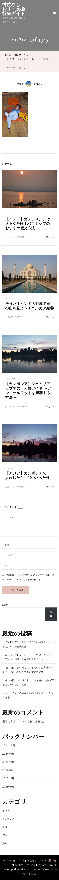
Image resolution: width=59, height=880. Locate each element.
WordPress (29, 874)
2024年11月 (8, 745)
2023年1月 (8, 761)
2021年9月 (8, 786)
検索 (5, 605)
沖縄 (4, 835)
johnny (37, 84)
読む (48, 237)
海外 (4, 843)
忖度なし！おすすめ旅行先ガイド (14, 9)
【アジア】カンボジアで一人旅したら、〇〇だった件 (27, 475)
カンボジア (20, 54)
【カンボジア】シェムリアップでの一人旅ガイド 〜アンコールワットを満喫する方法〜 (28, 391)
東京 (4, 826)
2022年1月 (8, 778)
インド (8, 214)
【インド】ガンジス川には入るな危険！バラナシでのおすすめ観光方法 (27, 223)
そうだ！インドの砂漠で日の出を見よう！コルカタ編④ (29, 306)
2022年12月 (9, 770)
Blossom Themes (30, 869)
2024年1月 (8, 753)
